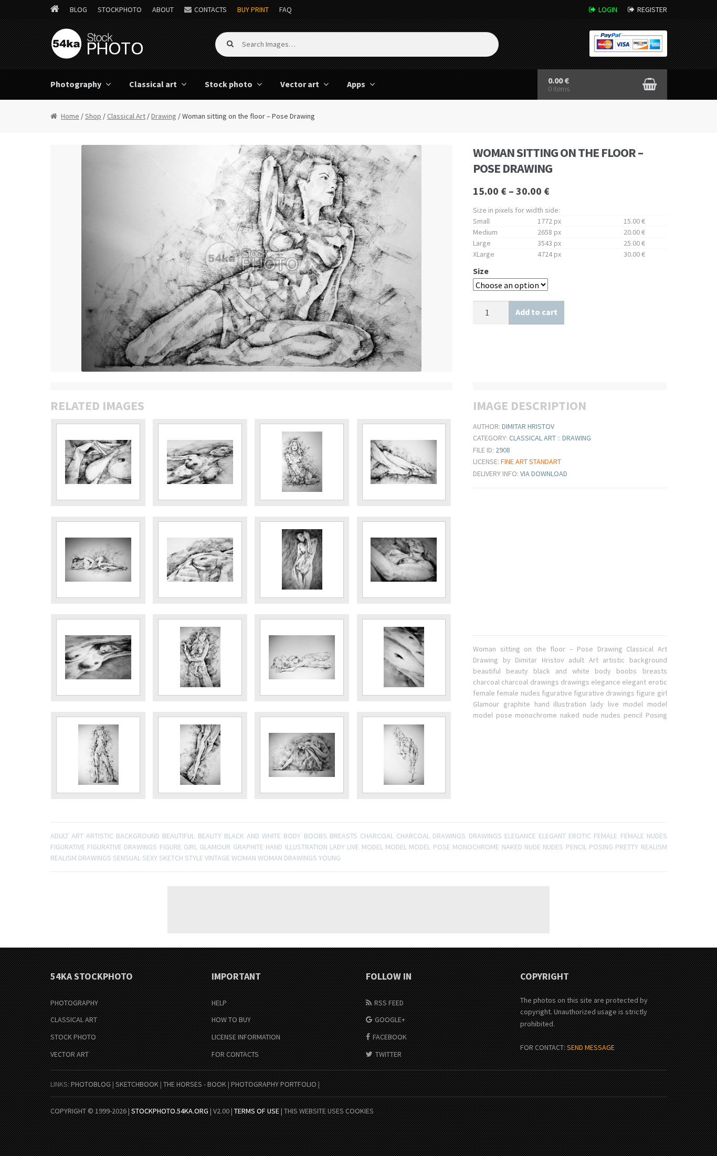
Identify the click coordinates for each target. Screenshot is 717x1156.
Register (652, 9)
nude (532, 847)
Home (70, 116)
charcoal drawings (431, 835)
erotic (579, 835)
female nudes (643, 835)
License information (246, 1037)
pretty (626, 847)
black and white (252, 835)
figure (171, 847)
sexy (149, 858)
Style (194, 858)
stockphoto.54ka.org (169, 1111)
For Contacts (235, 1054)
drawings (485, 835)
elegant (552, 835)
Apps (356, 84)
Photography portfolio (274, 1084)
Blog (78, 9)
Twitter (388, 1054)
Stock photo (228, 84)
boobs (315, 835)
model (396, 847)
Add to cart (536, 312)
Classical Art (126, 116)
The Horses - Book (194, 1084)
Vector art (299, 84)
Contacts (210, 9)
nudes (553, 847)
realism (654, 847)
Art (77, 835)
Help (219, 1002)
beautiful (178, 835)
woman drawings (287, 858)
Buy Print (253, 9)
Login (607, 9)
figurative (67, 847)
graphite (248, 847)
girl (190, 847)
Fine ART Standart (531, 461)
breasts (343, 835)
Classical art (153, 84)
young (330, 858)
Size (481, 271)
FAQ (285, 9)
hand (274, 847)
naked (512, 847)
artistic (99, 835)
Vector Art (69, 1054)
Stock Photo (73, 1037)
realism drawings (80, 858)
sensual (127, 858)
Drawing (163, 116)
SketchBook (137, 1084)
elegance (520, 835)
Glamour (214, 847)
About (163, 9)
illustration (306, 847)
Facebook (390, 1037)
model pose (429, 847)
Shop (93, 116)
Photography (75, 84)
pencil (576, 847)
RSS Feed (389, 1002)
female (605, 835)
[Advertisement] (358, 909)
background (138, 835)
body (292, 835)
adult (59, 835)
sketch (171, 858)
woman (243, 858)
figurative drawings (122, 847)
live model (365, 847)
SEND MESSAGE (591, 1047)
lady (337, 847)
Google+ (390, 1019)
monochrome (475, 847)
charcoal (377, 835)
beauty (210, 835)
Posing (601, 847)
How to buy (231, 1019)
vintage (217, 858)
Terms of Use (256, 1111)
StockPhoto (120, 9)
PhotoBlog (91, 1084)
